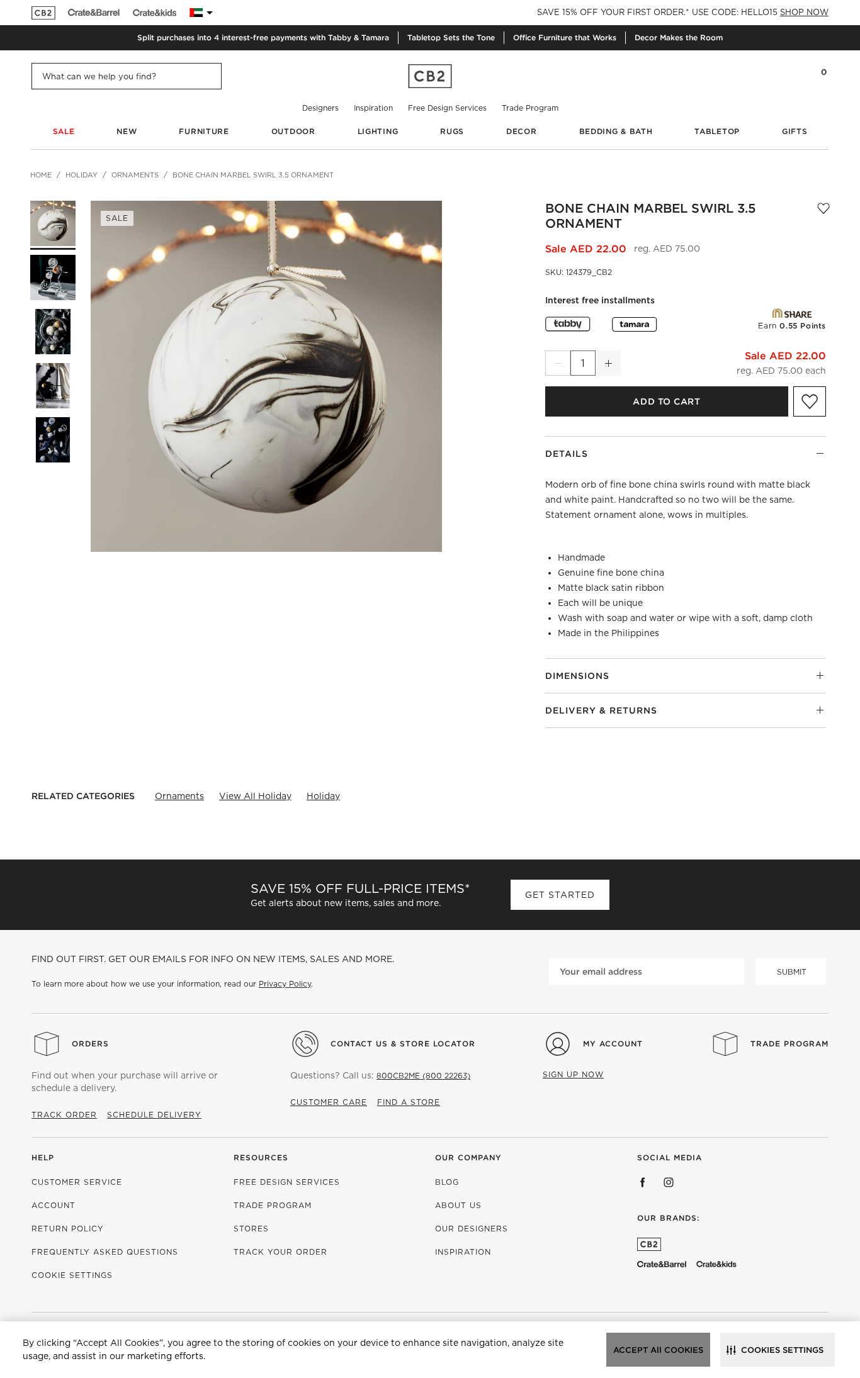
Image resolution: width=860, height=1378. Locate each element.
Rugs (452, 131)
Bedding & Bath (616, 131)
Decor (521, 131)
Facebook (642, 1182)
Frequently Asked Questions (104, 1252)
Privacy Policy (285, 984)
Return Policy (67, 1228)
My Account (613, 1043)
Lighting (378, 131)
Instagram (668, 1182)
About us (458, 1205)
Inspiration (373, 108)
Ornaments (179, 796)
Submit (791, 972)
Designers (320, 108)
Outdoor (293, 131)
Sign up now (573, 1074)
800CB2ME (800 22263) (423, 1075)
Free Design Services (447, 108)
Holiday (323, 796)
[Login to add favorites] (823, 216)
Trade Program (530, 108)
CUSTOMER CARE (328, 1102)
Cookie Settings (72, 1275)
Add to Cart (666, 401)
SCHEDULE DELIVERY (154, 1114)
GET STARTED (560, 895)
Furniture (204, 131)
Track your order (280, 1252)
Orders (90, 1043)
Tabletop (717, 131)
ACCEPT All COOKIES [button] (658, 1350)
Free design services (287, 1182)
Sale (64, 131)
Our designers (471, 1228)
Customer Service (76, 1182)
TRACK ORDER (64, 1114)
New (126, 131)
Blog (447, 1182)
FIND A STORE (408, 1102)
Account (53, 1205)
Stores (251, 1228)
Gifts (795, 131)
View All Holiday (255, 796)
